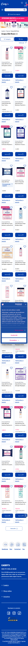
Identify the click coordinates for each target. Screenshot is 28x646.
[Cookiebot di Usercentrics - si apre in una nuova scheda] (16, 304)
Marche (8, 31)
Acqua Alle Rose (15, 31)
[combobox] (15, 9)
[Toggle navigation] (2, 10)
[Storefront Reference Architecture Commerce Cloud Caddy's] (4, 4)
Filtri (22, 39)
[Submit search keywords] (24, 10)
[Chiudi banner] (25, 304)
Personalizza (13, 340)
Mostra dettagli (19, 330)
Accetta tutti (14, 335)
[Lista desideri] (11, 48)
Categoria (7, 39)
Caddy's (3, 31)
